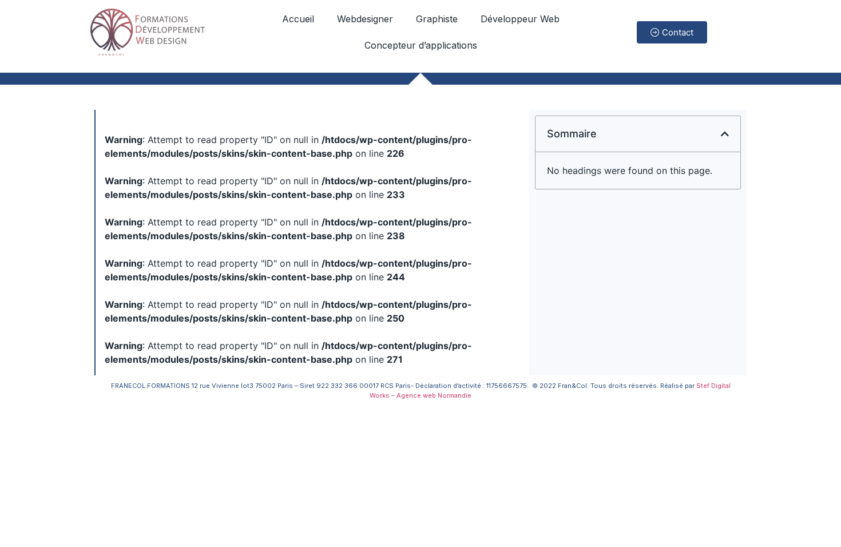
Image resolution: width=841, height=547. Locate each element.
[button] (725, 133)
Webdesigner (365, 19)
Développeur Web (520, 19)
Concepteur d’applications (420, 45)
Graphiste (437, 19)
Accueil (298, 19)
